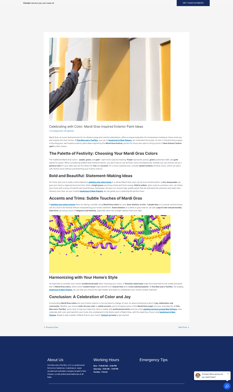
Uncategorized (56, 131)
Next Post (184, 327)
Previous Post (51, 327)
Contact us (106, 315)
